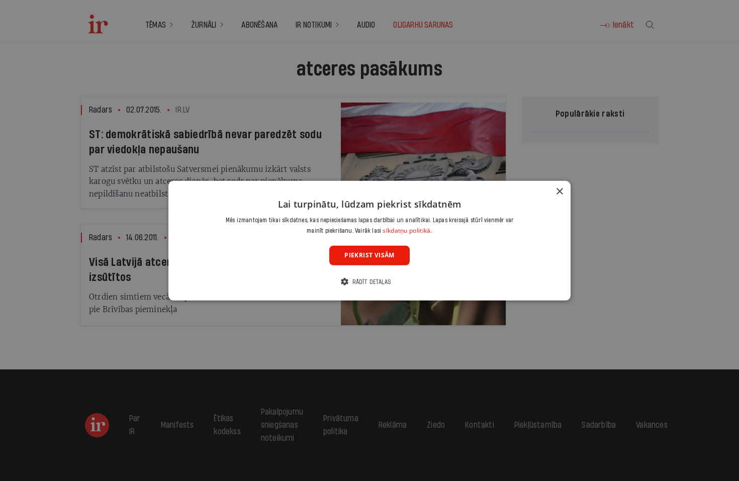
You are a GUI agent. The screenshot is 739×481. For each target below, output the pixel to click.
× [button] (559, 191)
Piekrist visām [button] (369, 255)
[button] (369, 281)
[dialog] (369, 240)
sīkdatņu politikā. (407, 230)
